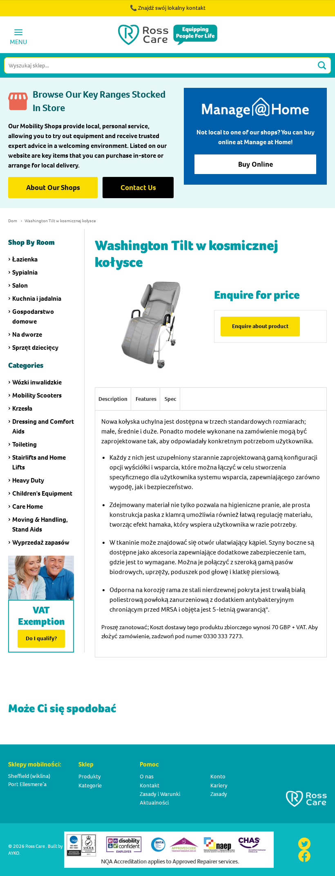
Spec (170, 399)
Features (146, 399)
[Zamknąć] (305, 12)
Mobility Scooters (37, 395)
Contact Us (138, 187)
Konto (218, 776)
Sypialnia (25, 272)
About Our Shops (53, 187)
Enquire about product (260, 326)
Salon (20, 285)
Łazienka (25, 259)
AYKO (13, 853)
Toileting (24, 444)
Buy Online (255, 164)
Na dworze (27, 334)
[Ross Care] (167, 35)
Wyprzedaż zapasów (40, 542)
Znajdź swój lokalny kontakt (171, 8)
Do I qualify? (41, 638)
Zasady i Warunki (160, 794)
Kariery (219, 785)
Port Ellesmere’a (27, 784)
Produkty (89, 776)
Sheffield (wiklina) (29, 776)
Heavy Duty (28, 480)
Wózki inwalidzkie (37, 382)
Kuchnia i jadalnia (36, 298)
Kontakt (149, 785)
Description (112, 399)
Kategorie (90, 785)
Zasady (218, 794)
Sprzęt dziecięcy (35, 347)
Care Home (27, 506)
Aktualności (154, 803)
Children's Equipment (42, 493)
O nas (147, 776)
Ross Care (35, 846)
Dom (12, 221)
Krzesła (22, 408)
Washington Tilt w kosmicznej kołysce (60, 221)
